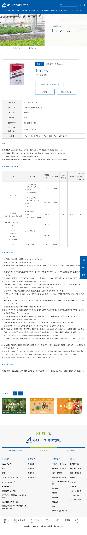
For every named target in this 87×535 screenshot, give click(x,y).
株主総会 (73, 477)
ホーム (4, 10)
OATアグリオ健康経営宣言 (60, 482)
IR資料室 (73, 486)
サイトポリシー (34, 521)
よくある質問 (75, 495)
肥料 (3, 473)
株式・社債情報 (75, 491)
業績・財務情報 (75, 473)
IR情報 (73, 459)
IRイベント (74, 482)
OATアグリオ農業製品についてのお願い (14, 496)
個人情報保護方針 (19, 521)
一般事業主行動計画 (59, 477)
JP (84, 5)
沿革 (53, 506)
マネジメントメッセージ (60, 464)
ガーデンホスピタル (9, 482)
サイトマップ (78, 521)
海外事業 (31, 473)
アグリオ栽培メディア (76, 10)
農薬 (3, 468)
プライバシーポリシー (52, 521)
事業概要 (31, 464)
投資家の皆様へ (75, 464)
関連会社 (55, 502)
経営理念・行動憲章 (59, 468)
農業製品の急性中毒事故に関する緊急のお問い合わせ (14, 507)
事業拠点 (55, 497)
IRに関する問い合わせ (77, 500)
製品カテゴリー (18, 48)
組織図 (54, 493)
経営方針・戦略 (75, 468)
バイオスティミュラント (10, 477)
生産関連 (31, 477)
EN (81, 5)
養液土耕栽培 (6, 486)
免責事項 (67, 521)
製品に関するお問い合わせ (11, 502)
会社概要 (55, 488)
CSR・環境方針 (22, 10)
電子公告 (6, 521)
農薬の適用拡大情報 (9, 491)
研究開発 (31, 468)
